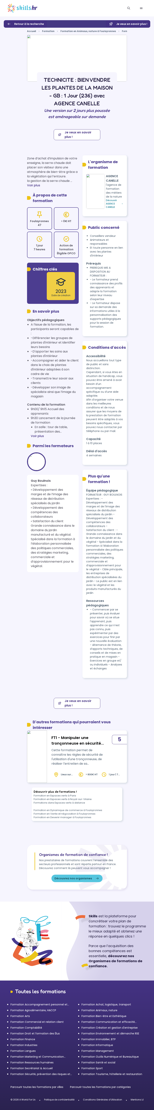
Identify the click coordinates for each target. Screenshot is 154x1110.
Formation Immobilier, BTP (99, 1039)
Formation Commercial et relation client (37, 1022)
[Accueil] (22, 8)
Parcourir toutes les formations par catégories (100, 1087)
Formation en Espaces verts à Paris (55, 795)
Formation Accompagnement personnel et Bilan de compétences (39, 1005)
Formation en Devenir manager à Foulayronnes (62, 817)
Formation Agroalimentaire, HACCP (33, 1010)
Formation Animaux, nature (99, 1010)
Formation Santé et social (98, 1062)
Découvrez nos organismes (73, 878)
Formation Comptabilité (26, 1028)
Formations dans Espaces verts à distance (59, 802)
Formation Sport (92, 1068)
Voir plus (33, 185)
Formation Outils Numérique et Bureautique (110, 1057)
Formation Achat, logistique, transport (106, 1004)
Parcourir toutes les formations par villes (37, 1087)
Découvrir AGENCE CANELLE (111, 204)
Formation (48, 31)
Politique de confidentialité (59, 1099)
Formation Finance (23, 1039)
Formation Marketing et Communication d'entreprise (37, 1057)
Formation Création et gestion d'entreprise (110, 1028)
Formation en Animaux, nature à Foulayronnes (88, 31)
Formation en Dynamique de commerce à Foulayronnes (68, 810)
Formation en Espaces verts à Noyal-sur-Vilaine (63, 799)
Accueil (31, 31)
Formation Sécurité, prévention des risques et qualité (40, 1074)
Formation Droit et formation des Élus (35, 1033)
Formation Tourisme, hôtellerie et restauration (112, 1074)
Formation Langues (23, 1051)
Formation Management (98, 1051)
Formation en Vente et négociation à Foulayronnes (64, 813)
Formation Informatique (97, 1045)
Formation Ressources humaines (32, 1062)
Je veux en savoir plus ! (131, 24)
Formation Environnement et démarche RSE (110, 1033)
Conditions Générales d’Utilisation (102, 1099)
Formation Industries (24, 1045)
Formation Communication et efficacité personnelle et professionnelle (108, 1022)
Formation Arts (20, 1016)
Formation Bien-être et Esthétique (104, 1016)
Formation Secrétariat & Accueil (32, 1068)
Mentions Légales (140, 1099)
